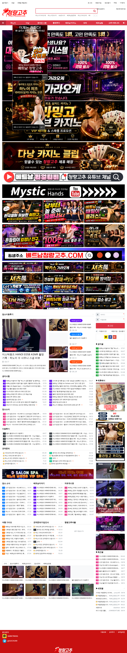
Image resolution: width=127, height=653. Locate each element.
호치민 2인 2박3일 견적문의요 (61, 453)
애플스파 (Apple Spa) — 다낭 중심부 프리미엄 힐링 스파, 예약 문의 (23, 386)
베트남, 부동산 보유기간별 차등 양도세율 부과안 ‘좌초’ (77, 487)
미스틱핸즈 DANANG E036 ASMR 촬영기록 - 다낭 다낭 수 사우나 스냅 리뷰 (46, 505)
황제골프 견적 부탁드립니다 (60, 461)
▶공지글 (99, 344)
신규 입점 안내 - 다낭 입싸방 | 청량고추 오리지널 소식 (69, 416)
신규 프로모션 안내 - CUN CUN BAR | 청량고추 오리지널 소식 (69, 419)
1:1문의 (122, 3)
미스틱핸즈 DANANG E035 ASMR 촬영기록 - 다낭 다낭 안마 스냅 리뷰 (46, 508)
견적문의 (6, 448)
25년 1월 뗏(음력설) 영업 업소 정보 (63, 391)
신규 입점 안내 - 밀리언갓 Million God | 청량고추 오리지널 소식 (23, 419)
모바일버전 (121, 632)
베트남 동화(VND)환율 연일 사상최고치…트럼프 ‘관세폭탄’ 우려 (77, 493)
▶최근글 (99, 552)
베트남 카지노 (70, 23)
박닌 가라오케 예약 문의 (12, 456)
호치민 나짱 (42, 23)
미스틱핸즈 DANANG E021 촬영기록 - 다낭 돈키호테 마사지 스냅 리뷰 (69, 436)
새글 (12, 3)
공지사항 (6, 376)
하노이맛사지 (52, 15)
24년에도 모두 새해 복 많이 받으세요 (63, 399)
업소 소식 (6, 483)
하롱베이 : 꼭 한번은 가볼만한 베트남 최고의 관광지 (15, 535)
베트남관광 (47, 563)
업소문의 (37, 563)
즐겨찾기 (5, 3)
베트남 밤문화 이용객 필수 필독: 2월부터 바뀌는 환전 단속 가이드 (23, 383)
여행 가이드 (7, 522)
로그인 (90, 3)
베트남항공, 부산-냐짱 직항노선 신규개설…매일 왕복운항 (77, 496)
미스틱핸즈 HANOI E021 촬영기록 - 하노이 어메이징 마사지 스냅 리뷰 (23, 439)
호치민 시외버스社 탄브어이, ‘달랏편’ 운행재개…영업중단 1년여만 (77, 502)
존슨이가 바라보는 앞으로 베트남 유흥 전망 (19, 405)
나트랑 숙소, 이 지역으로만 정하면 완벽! (15, 532)
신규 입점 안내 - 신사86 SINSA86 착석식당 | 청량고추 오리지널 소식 (69, 422)
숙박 (85, 23)
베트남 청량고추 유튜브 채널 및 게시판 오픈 (66, 397)
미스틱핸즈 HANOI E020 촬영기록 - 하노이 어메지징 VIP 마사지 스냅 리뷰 (69, 439)
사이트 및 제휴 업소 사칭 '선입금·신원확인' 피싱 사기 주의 (69, 381)
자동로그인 (103, 331)
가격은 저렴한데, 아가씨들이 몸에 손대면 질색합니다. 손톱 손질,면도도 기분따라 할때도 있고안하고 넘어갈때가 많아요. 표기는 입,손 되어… (104, 593)
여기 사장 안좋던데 (102, 610)
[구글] (114, 337)
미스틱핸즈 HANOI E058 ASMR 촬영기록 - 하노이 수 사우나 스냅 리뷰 (23, 356)
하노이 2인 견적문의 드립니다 (14, 458)
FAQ (115, 3)
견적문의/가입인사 (41, 522)
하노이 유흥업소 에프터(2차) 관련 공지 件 (65, 405)
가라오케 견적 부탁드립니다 (13, 453)
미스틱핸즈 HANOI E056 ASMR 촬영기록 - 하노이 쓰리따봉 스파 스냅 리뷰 (46, 514)
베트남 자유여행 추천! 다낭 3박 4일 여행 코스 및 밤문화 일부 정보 (14, 527)
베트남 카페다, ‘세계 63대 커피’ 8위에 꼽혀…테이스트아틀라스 (77, 505)
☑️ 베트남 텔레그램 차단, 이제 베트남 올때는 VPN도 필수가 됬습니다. (69, 386)
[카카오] (106, 337)
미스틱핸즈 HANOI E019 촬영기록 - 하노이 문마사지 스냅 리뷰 (69, 441)
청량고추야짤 (70, 522)
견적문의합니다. (10, 463)
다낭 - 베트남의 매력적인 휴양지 (14, 553)
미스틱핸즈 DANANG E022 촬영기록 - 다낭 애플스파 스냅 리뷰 (23, 436)
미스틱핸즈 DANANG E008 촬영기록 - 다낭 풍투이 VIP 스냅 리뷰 (23, 444)
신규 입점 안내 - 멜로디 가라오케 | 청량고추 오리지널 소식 (69, 424)
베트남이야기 (39, 483)
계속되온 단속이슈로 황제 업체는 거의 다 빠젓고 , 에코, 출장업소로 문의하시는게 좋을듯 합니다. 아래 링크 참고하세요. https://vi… (102, 599)
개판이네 (99, 607)
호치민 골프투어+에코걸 (59, 463)
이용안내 (103, 632)
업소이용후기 (7, 314)
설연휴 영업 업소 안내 (12, 399)
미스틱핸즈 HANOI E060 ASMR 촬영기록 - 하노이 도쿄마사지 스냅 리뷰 (80, 369)
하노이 (13, 23)
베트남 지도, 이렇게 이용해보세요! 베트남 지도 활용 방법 (14, 538)
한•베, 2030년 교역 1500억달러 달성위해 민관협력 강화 (77, 508)
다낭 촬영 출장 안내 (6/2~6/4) (15, 389)
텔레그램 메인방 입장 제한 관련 (62, 394)
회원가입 (98, 3)
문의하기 (112, 632)
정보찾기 (108, 3)
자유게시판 (69, 483)
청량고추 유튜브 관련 (12, 397)
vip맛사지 (62, 15)
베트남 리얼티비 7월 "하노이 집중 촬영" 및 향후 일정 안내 (23, 381)
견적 (53, 458)
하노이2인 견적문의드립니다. (14, 461)
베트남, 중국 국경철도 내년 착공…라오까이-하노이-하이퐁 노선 (77, 490)
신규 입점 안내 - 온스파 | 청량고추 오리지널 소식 (67, 414)
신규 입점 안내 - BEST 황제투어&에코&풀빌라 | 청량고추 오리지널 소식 (23, 422)
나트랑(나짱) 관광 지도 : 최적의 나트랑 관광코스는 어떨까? (15, 530)
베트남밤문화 (71, 15)
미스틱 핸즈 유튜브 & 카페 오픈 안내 (17, 391)
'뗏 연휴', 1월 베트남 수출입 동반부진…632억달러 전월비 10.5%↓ (77, 514)
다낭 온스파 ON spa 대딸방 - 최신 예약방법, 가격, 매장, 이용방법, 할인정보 (108, 577)
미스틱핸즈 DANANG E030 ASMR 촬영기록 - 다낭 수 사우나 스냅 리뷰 (69, 433)
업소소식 (6, 409)
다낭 (27, 23)
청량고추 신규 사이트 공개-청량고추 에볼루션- (21, 402)
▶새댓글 (99, 588)
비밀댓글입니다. (103, 596)
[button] (11, 50)
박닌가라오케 (82, 15)
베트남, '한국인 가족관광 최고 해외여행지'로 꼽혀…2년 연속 (77, 499)
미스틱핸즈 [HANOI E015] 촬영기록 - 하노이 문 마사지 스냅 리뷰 (23, 441)
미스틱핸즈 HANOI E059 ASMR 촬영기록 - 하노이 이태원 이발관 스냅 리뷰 (80, 327)
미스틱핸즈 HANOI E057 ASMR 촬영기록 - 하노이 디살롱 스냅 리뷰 (81, 355)
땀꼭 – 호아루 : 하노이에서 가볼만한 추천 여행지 (15, 547)
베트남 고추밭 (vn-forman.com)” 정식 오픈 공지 (67, 383)
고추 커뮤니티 (114, 23)
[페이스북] (110, 337)
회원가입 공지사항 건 (58, 402)
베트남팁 (99, 23)
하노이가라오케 (40, 15)
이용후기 (6, 429)
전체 (5, 563)
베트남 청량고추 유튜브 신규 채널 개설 (18, 394)
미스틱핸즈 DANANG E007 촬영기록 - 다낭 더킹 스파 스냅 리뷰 (69, 444)
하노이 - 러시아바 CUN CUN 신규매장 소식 (19, 424)
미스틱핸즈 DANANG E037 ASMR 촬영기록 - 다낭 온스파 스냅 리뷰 (46, 502)
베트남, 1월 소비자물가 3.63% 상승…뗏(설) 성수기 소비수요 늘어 (77, 511)
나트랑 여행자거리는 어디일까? (14, 544)
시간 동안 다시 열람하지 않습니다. (26, 77)
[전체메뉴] (3, 22)
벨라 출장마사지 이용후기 (78, 338)
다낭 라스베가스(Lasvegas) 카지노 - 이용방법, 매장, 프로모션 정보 (108, 565)
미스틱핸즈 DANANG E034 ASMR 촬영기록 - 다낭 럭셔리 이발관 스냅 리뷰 (46, 511)
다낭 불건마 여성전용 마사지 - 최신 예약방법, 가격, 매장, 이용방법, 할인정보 (108, 583)
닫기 (44, 77)
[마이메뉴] (124, 22)
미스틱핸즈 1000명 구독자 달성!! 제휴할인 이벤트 (68, 389)
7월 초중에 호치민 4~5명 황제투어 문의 (64, 456)
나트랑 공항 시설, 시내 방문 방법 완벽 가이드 (15, 541)
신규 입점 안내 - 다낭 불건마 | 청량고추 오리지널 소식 (23, 416)
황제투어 (56, 23)
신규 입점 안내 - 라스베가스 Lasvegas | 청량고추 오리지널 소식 (23, 414)
